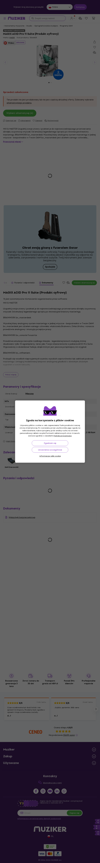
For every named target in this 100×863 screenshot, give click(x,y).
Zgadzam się (50, 443)
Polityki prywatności (63, 435)
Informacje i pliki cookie (50, 456)
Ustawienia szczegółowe (50, 449)
